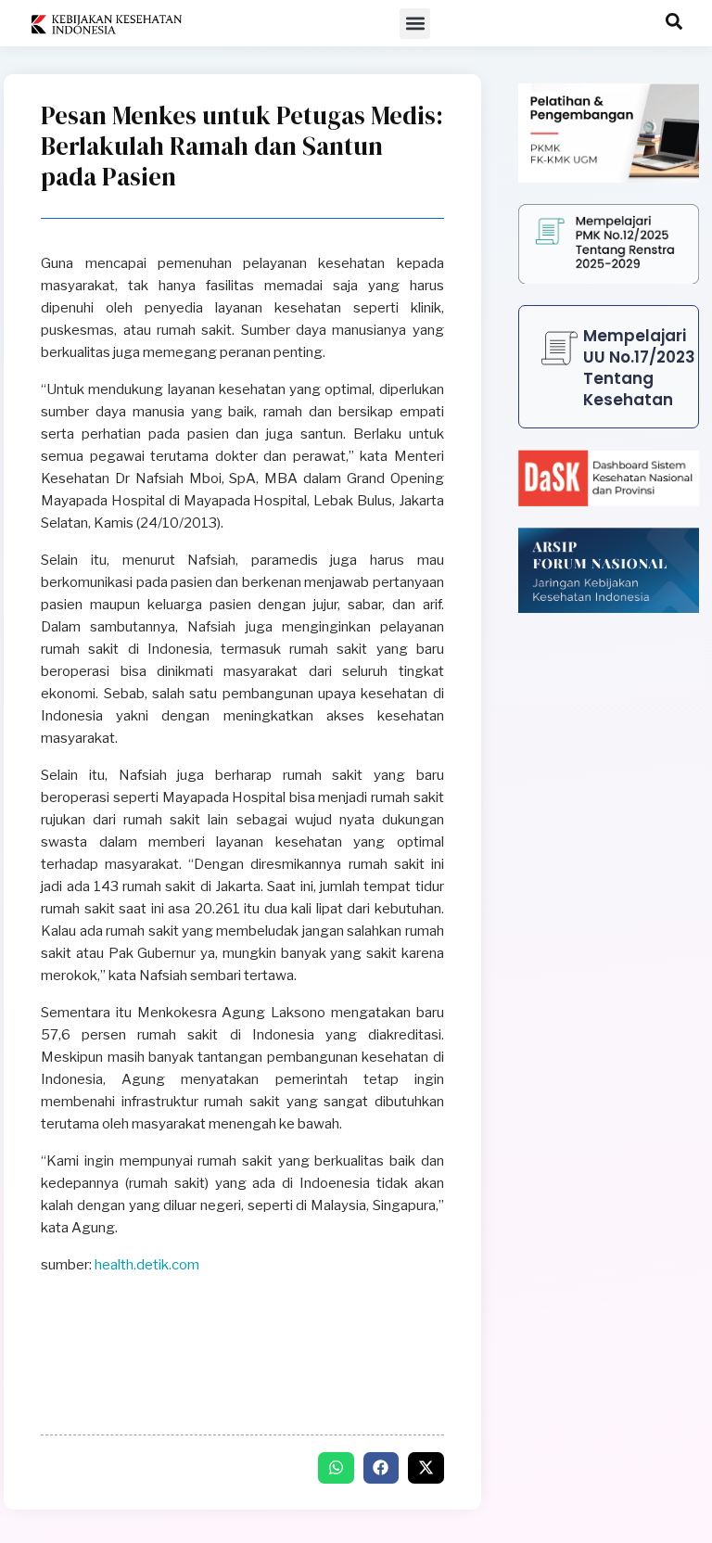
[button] (415, 23)
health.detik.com (147, 1264)
